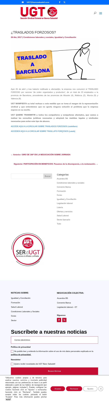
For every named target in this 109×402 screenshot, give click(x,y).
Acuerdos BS (62, 179)
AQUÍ (8, 399)
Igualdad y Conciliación (65, 37)
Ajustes (90, 389)
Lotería (60, 207)
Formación (61, 191)
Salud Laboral (63, 215)
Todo (59, 224)
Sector (13, 320)
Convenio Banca (64, 187)
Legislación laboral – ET (67, 307)
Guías (59, 195)
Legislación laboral (65, 203)
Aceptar (57, 389)
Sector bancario (63, 220)
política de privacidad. (21, 354)
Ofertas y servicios (64, 211)
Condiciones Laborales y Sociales (25, 311)
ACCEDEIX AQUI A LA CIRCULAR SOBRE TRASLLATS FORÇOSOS (39, 131)
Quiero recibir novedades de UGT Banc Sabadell (34, 364)
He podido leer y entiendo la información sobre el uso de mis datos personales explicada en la (52, 353)
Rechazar (74, 389)
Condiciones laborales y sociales (38, 37)
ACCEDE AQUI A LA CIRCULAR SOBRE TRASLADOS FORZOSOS (39, 126)
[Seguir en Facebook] (60, 2)
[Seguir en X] (64, 2)
